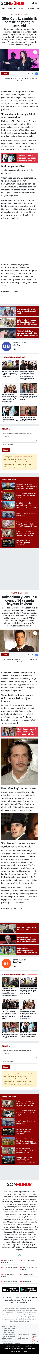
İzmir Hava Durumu (29, 1260)
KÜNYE (4, 1326)
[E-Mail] (14, 349)
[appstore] (10, 1290)
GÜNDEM (12, 9)
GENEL (30, 1300)
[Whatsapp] (19, 1254)
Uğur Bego (7, 78)
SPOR (34, 1298)
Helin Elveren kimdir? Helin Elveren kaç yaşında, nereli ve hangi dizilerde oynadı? (28, 397)
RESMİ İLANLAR (13, 1303)
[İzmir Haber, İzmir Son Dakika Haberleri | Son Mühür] (13, 3)
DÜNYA (23, 1300)
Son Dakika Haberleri (10, 1281)
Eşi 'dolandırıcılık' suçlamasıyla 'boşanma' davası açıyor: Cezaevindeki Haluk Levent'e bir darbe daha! (9, 992)
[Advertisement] (19, 241)
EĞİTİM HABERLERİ (7, 1342)
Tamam (25, 1351)
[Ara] (33, 3)
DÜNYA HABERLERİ (7, 1338)
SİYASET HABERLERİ (8, 1332)
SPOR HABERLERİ (23, 1334)
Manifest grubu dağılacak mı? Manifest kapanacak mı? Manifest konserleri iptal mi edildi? (10, 374)
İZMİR (4, 9)
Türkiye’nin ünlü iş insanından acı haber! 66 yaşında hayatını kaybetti (10, 419)
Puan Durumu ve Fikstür (7, 1275)
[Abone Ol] (36, 74)
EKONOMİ (30, 9)
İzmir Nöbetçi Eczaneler (7, 1261)
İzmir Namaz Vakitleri (11, 1267)
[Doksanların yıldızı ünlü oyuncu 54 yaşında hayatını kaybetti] (19, 641)
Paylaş (6, 73)
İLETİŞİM (12, 1326)
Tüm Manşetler (28, 1274)
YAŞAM (17, 1300)
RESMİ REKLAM (26, 1303)
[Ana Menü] (36, 3)
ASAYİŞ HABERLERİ (22, 1338)
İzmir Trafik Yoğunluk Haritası (28, 1268)
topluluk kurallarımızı (21, 457)
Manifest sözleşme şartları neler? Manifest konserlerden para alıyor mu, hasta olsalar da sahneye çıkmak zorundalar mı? (9, 399)
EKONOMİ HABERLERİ (8, 1334)
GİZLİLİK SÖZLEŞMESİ (8, 1328)
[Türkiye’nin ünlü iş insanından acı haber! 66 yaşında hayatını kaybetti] (10, 411)
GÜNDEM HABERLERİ (8, 1330)
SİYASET (21, 9)
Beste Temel (7, 659)
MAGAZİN (9, 1300)
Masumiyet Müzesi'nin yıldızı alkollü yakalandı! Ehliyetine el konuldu (28, 419)
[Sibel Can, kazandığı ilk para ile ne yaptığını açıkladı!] (19, 60)
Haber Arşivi (27, 1281)
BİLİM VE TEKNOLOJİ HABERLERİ (12, 1340)
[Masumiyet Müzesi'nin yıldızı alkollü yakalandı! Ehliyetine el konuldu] (28, 411)
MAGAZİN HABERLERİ (8, 1336)
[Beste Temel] (6, 963)
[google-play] (28, 1290)
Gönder (6, 450)
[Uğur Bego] (6, 346)
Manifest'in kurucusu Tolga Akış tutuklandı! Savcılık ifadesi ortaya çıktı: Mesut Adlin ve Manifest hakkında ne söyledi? (27, 376)
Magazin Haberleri (19, 15)
